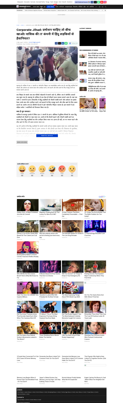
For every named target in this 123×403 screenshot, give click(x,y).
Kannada (32, 2)
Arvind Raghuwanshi (34, 42)
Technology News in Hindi (68, 392)
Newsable (27, 2)
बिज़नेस (75, 7)
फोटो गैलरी (50, 7)
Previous (102, 10)
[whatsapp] (98, 2)
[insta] (105, 2)
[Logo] (24, 7)
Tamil (51, 2)
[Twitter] (95, 2)
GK (45, 7)
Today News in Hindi (92, 392)
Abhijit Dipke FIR (62, 10)
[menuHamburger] (102, 7)
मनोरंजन (61, 7)
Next (105, 10)
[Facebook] (92, 2)
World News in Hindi (41, 392)
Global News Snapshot (50, 10)
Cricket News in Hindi (35, 399)
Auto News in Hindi (81, 392)
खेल (84, 7)
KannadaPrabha (40, 2)
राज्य (57, 7)
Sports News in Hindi (23, 399)
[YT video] (101, 2)
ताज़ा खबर (36, 7)
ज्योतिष (91, 7)
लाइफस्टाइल (68, 7)
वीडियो (80, 7)
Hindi (60, 2)
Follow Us (74, 43)
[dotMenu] (96, 6)
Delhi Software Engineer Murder (33, 10)
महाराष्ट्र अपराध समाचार (22, 142)
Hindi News (20, 392)
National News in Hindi (23, 394)
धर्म (88, 7)
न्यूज (41, 7)
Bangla (56, 2)
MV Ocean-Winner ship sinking (89, 10)
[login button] (100, 7)
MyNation (69, 2)
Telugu (47, 2)
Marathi (64, 2)
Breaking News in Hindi (54, 392)
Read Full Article (47, 135)
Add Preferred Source (81, 2)
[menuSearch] (105, 6)
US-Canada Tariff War (74, 10)
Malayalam (20, 2)
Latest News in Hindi (29, 392)
